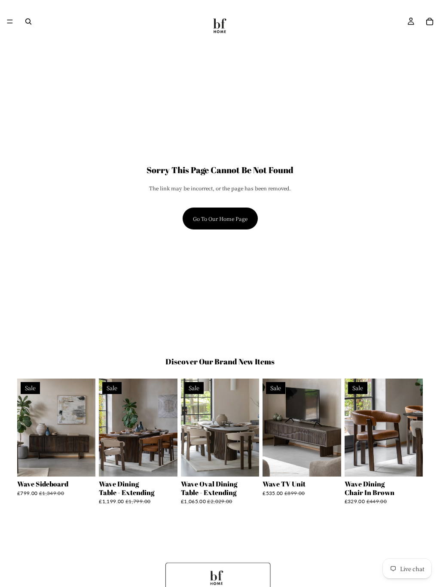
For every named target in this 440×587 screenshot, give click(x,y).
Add (89, 463)
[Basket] (429, 21)
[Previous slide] (26, 427)
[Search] (28, 21)
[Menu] (10, 21)
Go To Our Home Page (220, 218)
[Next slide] (85, 427)
